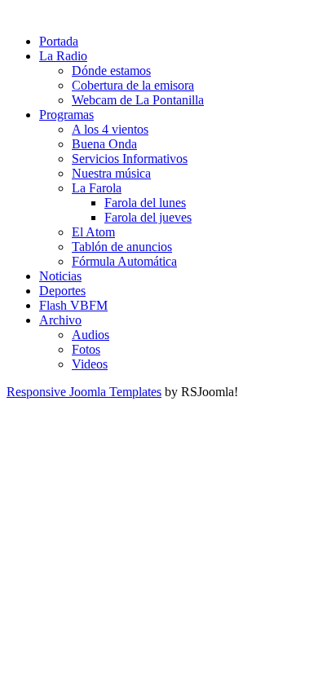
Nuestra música (111, 173)
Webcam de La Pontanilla (138, 100)
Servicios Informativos (130, 158)
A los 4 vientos (110, 129)
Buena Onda (104, 144)
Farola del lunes (145, 202)
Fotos (86, 349)
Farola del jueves (148, 217)
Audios (90, 335)
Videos (90, 364)
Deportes (62, 291)
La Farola (96, 188)
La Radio (63, 56)
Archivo (60, 320)
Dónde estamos (111, 70)
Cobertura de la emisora (133, 85)
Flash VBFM (73, 305)
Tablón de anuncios (122, 247)
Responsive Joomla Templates (84, 392)
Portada (58, 41)
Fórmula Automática (124, 261)
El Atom (93, 232)
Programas (66, 114)
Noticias (60, 276)
